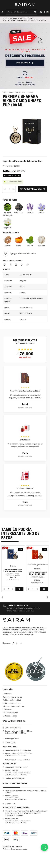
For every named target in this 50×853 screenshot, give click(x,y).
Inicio (5, 18)
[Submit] (35, 12)
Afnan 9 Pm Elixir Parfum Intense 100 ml (25, 391)
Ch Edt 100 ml (25, 440)
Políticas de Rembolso (12, 703)
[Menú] (2, 12)
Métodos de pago (10, 716)
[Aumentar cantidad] (13, 189)
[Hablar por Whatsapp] (44, 847)
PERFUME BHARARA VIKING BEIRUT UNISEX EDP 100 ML (13, 570)
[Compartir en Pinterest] (22, 265)
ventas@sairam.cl (12, 739)
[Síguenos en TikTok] (21, 643)
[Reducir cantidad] (5, 189)
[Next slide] (47, 597)
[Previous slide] (3, 597)
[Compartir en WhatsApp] (16, 265)
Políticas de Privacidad (12, 700)
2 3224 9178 (10, 803)
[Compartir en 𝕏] (11, 265)
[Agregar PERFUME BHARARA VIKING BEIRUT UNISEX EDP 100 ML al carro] (19, 589)
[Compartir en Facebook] (5, 265)
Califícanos (7, 710)
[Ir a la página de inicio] (25, 4)
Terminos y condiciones (12, 697)
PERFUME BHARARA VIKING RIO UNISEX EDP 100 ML (37, 573)
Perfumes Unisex (26, 18)
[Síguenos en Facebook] (17, 643)
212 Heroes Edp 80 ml (25, 489)
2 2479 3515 (10, 743)
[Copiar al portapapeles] (27, 265)
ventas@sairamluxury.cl (14, 778)
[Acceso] (41, 12)
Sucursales (7, 694)
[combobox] (21, 12)
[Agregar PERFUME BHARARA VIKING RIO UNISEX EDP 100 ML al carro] (44, 589)
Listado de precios (10, 713)
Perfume (13, 18)
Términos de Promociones (13, 706)
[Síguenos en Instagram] (13, 643)
